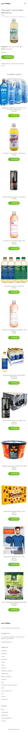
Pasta (2, 688)
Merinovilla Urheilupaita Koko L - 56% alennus (14, 557)
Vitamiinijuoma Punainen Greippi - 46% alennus (14, 241)
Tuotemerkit (11, 46)
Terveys (3, 696)
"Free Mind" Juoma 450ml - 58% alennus (14, 153)
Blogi (2, 709)
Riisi (2, 693)
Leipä (2, 665)
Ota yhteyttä (4, 712)
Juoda (3, 656)
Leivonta (3, 668)
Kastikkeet (4, 659)
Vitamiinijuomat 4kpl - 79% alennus (14, 286)
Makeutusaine (5, 673)
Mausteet (3, 679)
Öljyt (2, 682)
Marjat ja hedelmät (6, 676)
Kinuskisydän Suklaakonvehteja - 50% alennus (14, 512)
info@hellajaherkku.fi (6, 642)
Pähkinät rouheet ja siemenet (9, 685)
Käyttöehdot (4, 715)
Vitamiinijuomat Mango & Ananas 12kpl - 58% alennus (14, 376)
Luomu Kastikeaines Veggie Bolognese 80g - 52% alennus (14, 602)
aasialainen (4, 651)
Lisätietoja (7, 57)
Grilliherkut (4, 653)
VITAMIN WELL (19, 46)
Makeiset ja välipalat (6, 671)
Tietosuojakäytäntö (6, 718)
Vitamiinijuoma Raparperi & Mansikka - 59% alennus (14, 330)
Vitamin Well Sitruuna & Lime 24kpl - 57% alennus (14, 421)
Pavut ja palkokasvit (6, 691)
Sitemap (3, 721)
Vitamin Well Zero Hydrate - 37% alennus (14, 197)
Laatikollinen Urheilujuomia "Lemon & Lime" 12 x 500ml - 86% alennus (14, 108)
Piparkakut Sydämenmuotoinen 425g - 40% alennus (14, 466)
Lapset (3, 662)
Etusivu (3, 15)
